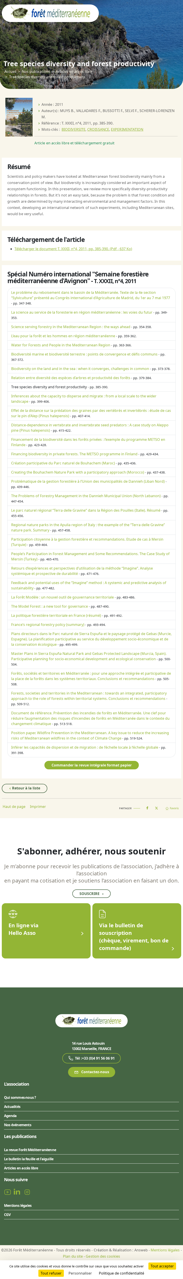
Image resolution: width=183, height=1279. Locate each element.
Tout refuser (51, 1273)
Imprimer (38, 806)
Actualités (12, 1106)
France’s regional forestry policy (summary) (47, 624)
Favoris (174, 808)
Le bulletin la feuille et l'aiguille (28, 1158)
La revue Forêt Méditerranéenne (30, 1149)
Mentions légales (17, 1205)
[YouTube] (8, 1191)
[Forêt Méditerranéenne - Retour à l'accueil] (50, 12)
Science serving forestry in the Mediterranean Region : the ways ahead (70, 326)
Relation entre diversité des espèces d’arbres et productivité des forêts (70, 377)
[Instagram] (27, 1191)
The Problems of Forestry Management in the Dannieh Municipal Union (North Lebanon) (86, 495)
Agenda (10, 1115)
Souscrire (91, 893)
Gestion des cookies (103, 1256)
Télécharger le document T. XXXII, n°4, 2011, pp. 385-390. (73, 248)
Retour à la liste (25, 788)
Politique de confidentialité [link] (121, 1273)
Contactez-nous (94, 1071)
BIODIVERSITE (73, 129)
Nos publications (36, 71)
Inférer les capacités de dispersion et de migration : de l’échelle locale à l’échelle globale (84, 747)
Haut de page (14, 806)
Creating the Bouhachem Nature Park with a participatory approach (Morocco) (77, 472)
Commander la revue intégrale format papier (92, 765)
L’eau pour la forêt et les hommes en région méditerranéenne (63, 335)
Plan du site (73, 1256)
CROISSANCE (98, 129)
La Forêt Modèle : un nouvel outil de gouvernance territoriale (62, 597)
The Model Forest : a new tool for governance (49, 606)
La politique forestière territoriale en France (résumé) (56, 615)
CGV (7, 1214)
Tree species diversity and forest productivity (49, 386)
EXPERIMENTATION (127, 129)
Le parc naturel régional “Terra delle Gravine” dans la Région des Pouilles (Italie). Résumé (85, 510)
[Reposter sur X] (156, 807)
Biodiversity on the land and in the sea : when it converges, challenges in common (80, 368)
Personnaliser (80, 1273)
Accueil (10, 71)
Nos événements (17, 1124)
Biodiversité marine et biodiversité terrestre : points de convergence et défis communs (84, 354)
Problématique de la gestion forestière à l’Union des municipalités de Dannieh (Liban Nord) (88, 481)
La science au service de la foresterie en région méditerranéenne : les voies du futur (81, 312)
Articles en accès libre (74, 71)
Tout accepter (162, 1266)
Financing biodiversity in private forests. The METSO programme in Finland (74, 454)
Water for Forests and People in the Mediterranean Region (60, 345)
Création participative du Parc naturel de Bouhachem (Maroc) (63, 463)
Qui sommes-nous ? (20, 1097)
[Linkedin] (18, 1191)
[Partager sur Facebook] (147, 807)
